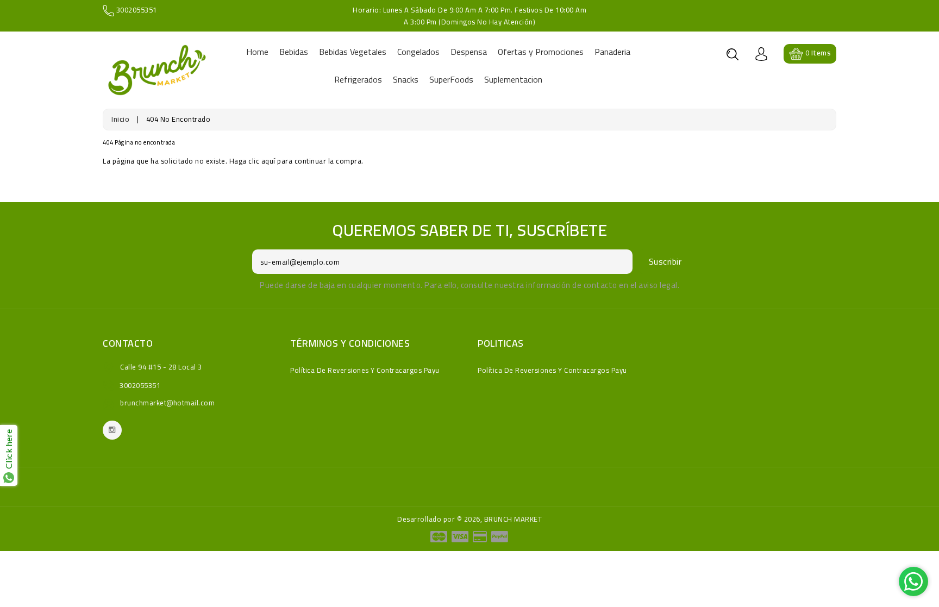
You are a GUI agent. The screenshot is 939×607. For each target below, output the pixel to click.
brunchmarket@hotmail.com (167, 402)
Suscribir (665, 261)
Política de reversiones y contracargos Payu (365, 370)
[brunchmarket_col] (112, 430)
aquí (268, 160)
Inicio (120, 119)
